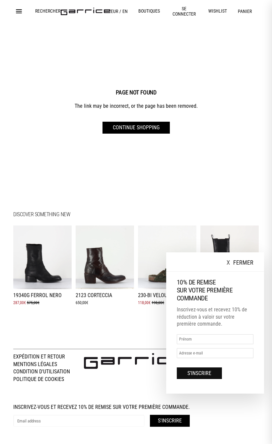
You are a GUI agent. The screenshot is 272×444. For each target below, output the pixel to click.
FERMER (240, 263)
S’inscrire (199, 373)
